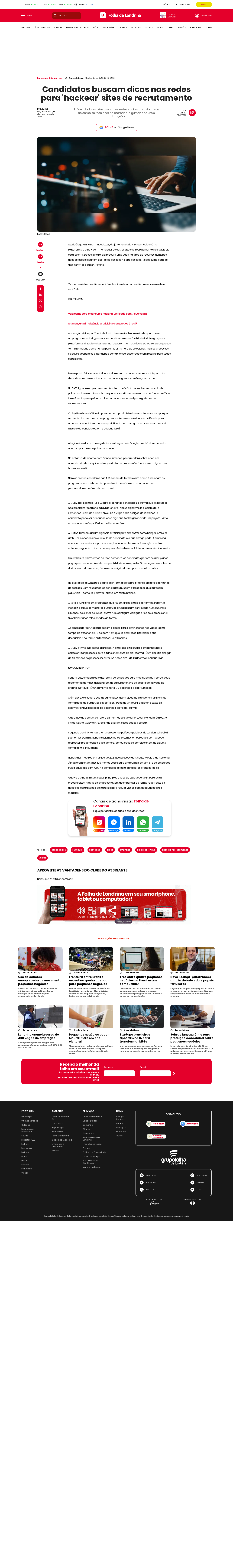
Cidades (25, 1125)
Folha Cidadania (60, 1135)
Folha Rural (26, 1168)
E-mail (143, 1067)
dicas (110, 849)
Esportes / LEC (28, 1139)
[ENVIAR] (173, 1073)
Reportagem (58, 1127)
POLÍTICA (149, 27)
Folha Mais (57, 1123)
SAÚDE (95, 27)
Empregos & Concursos (49, 78)
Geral (24, 1160)
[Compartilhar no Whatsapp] (40, 307)
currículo (77, 849)
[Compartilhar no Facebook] (40, 289)
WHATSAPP (25, 27)
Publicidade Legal (91, 1156)
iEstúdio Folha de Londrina (91, 1138)
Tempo (86, 1148)
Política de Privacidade (94, 1152)
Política (25, 1152)
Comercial (88, 1125)
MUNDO (160, 27)
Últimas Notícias (29, 1120)
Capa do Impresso (92, 1116)
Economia (26, 1148)
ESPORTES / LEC (109, 27)
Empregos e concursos (27, 1130)
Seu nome (108, 1067)
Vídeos (24, 1172)
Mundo (24, 1156)
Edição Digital (90, 1120)
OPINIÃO (181, 27)
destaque (94, 849)
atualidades (59, 849)
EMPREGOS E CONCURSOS (77, 27)
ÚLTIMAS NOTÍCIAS (42, 27)
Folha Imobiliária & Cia (61, 1118)
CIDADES (58, 27)
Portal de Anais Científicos (90, 1161)
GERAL (171, 27)
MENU (30, 15)
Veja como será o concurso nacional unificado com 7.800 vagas (107, 314)
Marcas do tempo (92, 1167)
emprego (125, 849)
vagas (42, 857)
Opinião (25, 1164)
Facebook (121, 1131)
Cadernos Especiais (62, 1139)
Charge (86, 1129)
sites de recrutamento (175, 849)
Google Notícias (120, 1118)
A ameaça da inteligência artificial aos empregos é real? (102, 323)
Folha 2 (25, 1144)
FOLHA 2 (123, 27)
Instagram (121, 1127)
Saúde (24, 1135)
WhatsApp (26, 1116)
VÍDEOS (208, 27)
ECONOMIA (136, 27)
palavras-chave (146, 849)
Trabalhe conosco (92, 1144)
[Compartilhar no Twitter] (40, 301)
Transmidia (58, 1131)
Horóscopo (88, 1133)
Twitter (119, 1135)
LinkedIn (120, 1123)
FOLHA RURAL (195, 27)
